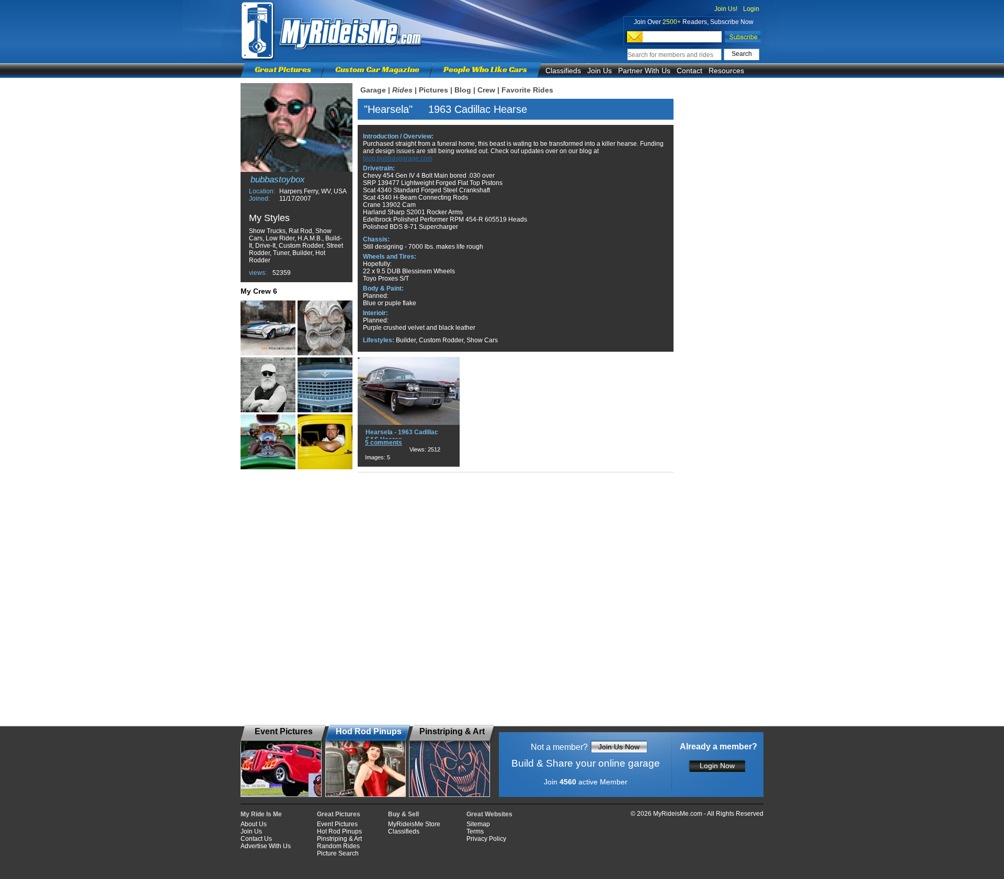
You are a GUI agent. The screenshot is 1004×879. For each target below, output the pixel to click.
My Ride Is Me (261, 814)
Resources (726, 70)
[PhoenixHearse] (325, 384)
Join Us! (725, 9)
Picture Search (338, 853)
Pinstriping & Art (339, 838)
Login (751, 9)
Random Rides (338, 846)
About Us (254, 824)
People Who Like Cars (485, 69)
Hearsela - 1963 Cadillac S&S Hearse (402, 436)
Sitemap (478, 824)
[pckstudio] (268, 327)
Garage (373, 90)
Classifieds (563, 70)
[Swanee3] (268, 441)
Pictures (433, 90)
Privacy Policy (486, 838)
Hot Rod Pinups (339, 831)
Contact (689, 70)
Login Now (717, 765)
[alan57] (268, 384)
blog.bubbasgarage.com (397, 158)
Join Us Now (619, 747)
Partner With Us (644, 70)
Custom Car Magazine (377, 69)
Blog (462, 90)
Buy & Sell (403, 814)
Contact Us (256, 838)
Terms (475, 831)
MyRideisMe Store (414, 824)
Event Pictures (337, 824)
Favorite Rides (527, 90)
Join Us (599, 70)
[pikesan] (325, 441)
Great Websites (489, 814)
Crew (486, 90)
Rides (402, 90)
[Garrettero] (325, 327)
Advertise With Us (266, 846)
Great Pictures (283, 69)
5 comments (383, 442)
